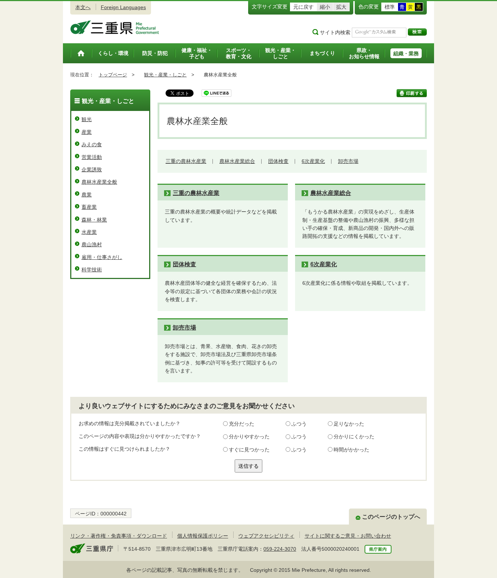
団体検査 (278, 161)
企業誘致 (91, 169)
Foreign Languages (123, 7)
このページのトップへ (391, 517)
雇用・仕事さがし (101, 257)
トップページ (113, 74)
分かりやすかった (249, 436)
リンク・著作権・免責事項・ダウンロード (118, 536)
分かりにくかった (354, 436)
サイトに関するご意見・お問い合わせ (348, 536)
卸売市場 (348, 161)
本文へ (83, 7)
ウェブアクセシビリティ (266, 536)
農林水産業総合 (237, 161)
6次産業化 (313, 161)
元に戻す (303, 7)
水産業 (89, 232)
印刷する (412, 93)
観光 (86, 119)
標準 (390, 7)
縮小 (325, 7)
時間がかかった (351, 450)
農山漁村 (91, 244)
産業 (86, 132)
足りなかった (349, 424)
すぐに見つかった (249, 450)
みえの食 (91, 144)
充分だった (241, 424)
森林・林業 (94, 220)
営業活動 (91, 157)
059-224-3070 (279, 549)
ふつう (299, 424)
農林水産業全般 (99, 182)
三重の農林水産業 (186, 161)
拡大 (341, 7)
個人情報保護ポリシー (202, 536)
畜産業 (89, 207)
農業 (86, 195)
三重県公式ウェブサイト (114, 27)
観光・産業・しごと (165, 74)
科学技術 (91, 269)
